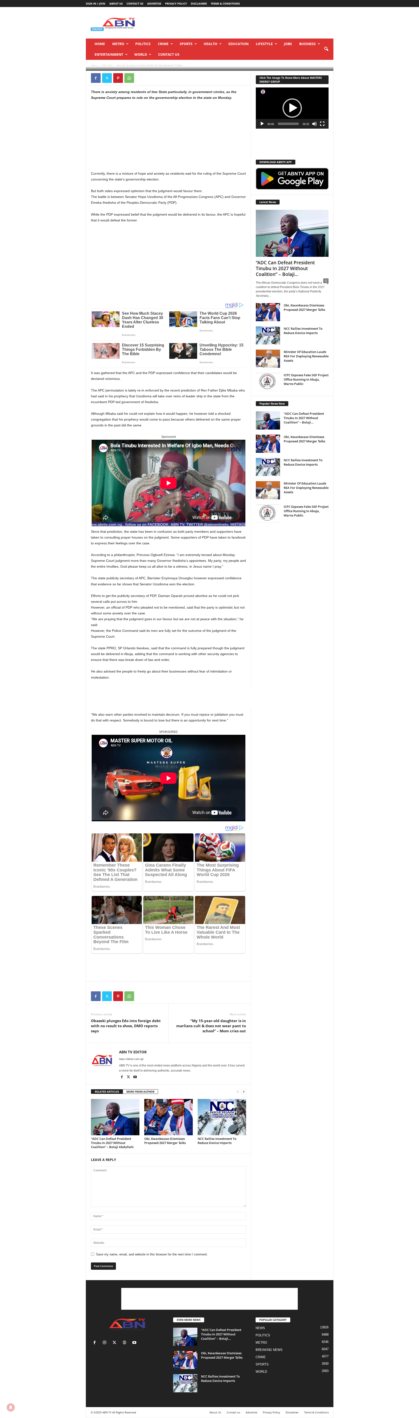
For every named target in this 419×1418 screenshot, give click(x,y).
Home (100, 43)
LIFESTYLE (264, 43)
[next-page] (243, 1091)
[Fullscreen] (322, 123)
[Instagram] (106, 1343)
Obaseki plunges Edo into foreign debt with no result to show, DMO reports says (126, 1025)
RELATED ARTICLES (107, 1091)
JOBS (288, 43)
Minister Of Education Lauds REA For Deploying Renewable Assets (306, 356)
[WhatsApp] (129, 78)
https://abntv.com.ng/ (131, 1059)
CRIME (163, 43)
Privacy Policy (176, 3)
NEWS (260, 1328)
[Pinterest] (118, 78)
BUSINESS (307, 43)
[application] (292, 108)
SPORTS (186, 43)
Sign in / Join (95, 3)
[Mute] (314, 123)
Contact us (135, 3)
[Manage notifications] (11, 1407)
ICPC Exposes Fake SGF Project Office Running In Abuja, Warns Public (306, 379)
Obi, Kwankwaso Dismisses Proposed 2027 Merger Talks (165, 1140)
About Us (116, 3)
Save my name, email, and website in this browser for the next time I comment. (152, 1254)
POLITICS (143, 43)
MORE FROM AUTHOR (140, 1091)
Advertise (154, 3)
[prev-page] (237, 1091)
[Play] (262, 123)
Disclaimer (199, 3)
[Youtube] (135, 1077)
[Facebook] (96, 78)
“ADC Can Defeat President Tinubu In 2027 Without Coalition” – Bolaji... (285, 268)
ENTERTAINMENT (109, 54)
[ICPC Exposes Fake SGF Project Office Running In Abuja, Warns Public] (268, 382)
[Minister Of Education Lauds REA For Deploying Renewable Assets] (268, 359)
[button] (326, 49)
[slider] (288, 124)
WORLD (140, 54)
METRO (118, 43)
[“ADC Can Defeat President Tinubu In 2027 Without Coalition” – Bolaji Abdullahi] (115, 1117)
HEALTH (210, 43)
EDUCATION (238, 43)
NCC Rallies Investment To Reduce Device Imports (217, 1140)
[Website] (125, 1343)
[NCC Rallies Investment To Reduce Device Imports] (222, 1117)
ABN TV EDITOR (105, 64)
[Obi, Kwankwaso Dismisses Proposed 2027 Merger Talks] (168, 1117)
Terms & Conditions (225, 3)
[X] (107, 78)
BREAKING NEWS (269, 1350)
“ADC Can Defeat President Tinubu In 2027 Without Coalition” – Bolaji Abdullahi (112, 1142)
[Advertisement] (245, 23)
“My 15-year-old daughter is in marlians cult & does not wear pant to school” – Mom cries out (211, 1025)
